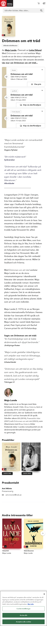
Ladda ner (7, 473)
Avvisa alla (23, 615)
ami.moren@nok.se (13, 495)
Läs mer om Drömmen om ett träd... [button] (20, 63)
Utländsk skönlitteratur (10, 45)
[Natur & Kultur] (6, 3)
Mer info (31, 604)
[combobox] (23, 10)
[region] (23, 608)
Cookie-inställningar (23, 609)
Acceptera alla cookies (23, 622)
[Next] (42, 533)
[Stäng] (44, 594)
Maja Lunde (11, 50)
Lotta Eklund (35, 50)
